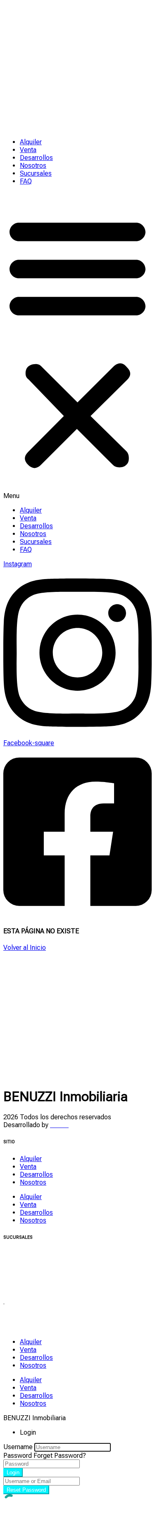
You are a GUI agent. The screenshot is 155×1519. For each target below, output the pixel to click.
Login (13, 1472)
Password (17, 1455)
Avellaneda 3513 (27, 1319)
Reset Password (26, 1490)
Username (18, 1447)
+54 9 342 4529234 (31, 1286)
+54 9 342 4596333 (31, 1262)
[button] (77, 346)
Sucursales (36, 173)
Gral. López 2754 (28, 1254)
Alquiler (31, 142)
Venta (28, 150)
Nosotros (33, 165)
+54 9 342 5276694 (31, 1278)
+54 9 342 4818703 (31, 1327)
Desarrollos (36, 158)
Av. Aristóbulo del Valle (36, 1270)
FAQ (26, 181)
